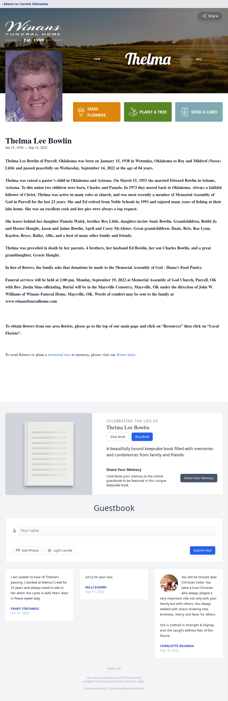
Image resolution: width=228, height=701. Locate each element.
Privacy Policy (101, 681)
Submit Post (203, 550)
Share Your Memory (199, 478)
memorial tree (59, 354)
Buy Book (142, 437)
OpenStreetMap (119, 688)
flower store (126, 354)
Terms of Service (126, 681)
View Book (117, 437)
